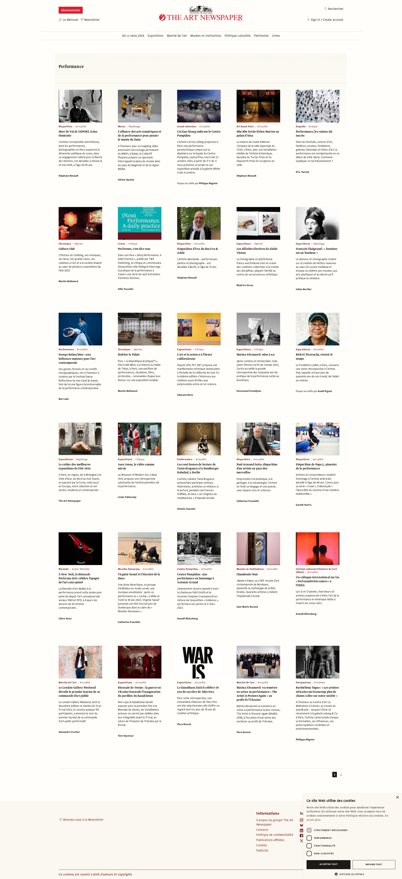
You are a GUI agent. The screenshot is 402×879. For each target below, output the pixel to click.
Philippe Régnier (208, 183)
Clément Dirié (185, 395)
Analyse (313, 126)
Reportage (134, 126)
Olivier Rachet (126, 179)
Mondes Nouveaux (129, 569)
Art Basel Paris (245, 126)
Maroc (121, 126)
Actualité (81, 126)
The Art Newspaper (70, 501)
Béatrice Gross (245, 285)
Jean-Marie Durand (247, 606)
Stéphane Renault (68, 175)
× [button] (397, 797)
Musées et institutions (250, 569)
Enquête (300, 126)
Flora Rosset (184, 724)
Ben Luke (64, 399)
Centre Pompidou (187, 569)
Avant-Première (81, 569)
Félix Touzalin (125, 289)
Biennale (64, 569)
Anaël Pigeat (325, 391)
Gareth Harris (304, 505)
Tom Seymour (126, 735)
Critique (132, 243)
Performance (66, 349)
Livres (121, 243)
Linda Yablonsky (127, 497)
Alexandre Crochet (69, 732)
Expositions (244, 243)
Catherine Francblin (248, 501)
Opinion (78, 243)
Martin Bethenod (68, 281)
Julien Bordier (304, 289)
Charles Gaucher (186, 508)
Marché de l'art (67, 682)
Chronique (65, 243)
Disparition (65, 126)
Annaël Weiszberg (187, 618)
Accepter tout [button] (329, 864)
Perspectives (303, 682)
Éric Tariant (302, 172)
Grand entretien (186, 126)
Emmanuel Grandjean (249, 391)
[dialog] (352, 836)
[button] (351, 874)
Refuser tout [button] (374, 864)
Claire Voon (65, 618)
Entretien (318, 349)
